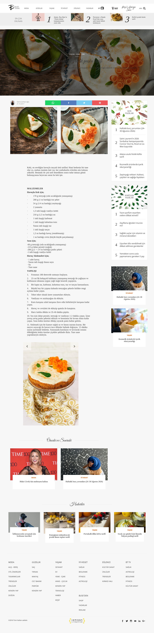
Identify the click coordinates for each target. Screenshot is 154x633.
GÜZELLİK (39, 8)
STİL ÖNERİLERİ (14, 572)
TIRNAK (35, 572)
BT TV (128, 562)
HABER (58, 595)
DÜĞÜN (11, 595)
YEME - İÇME (80, 54)
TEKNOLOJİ (59, 590)
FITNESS (82, 576)
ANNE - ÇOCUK (61, 581)
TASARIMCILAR (14, 576)
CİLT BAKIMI (37, 581)
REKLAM (82, 610)
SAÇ (33, 567)
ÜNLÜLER (12, 586)
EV (56, 572)
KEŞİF (57, 600)
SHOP (81, 600)
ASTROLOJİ (83, 581)
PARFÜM (35, 586)
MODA (26, 8)
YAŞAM (51, 8)
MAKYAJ (35, 576)
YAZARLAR (89, 8)
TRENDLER (12, 581)
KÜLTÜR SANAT (108, 567)
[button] (27, 346)
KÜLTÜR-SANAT (132, 586)
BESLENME (83, 572)
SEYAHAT (59, 567)
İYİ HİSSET (64, 8)
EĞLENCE (77, 8)
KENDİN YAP (13, 590)
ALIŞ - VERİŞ (13, 567)
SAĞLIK (81, 567)
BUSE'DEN (83, 595)
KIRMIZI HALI (107, 581)
